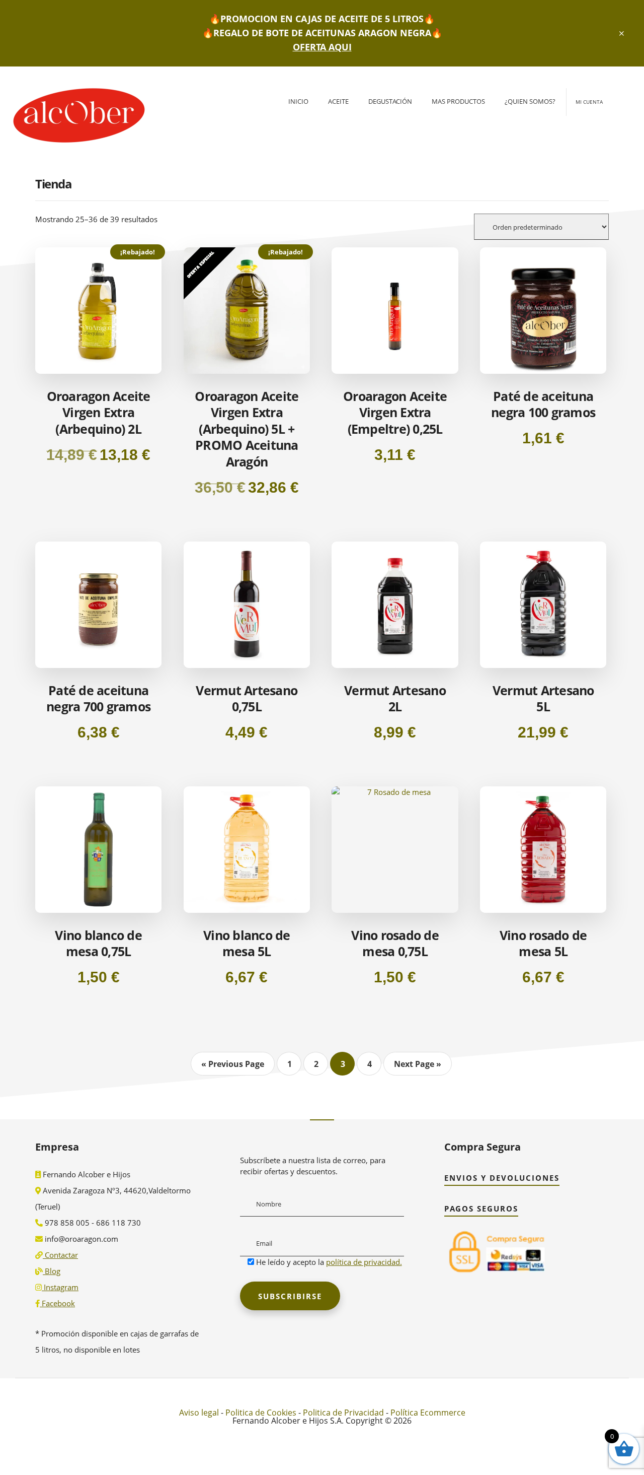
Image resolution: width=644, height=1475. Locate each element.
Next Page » (417, 1063)
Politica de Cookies (260, 1412)
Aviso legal (199, 1412)
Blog (51, 1271)
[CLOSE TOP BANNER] (622, 33)
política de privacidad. (364, 1262)
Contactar (60, 1255)
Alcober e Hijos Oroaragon (75, 119)
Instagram (60, 1287)
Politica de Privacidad (343, 1412)
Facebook (57, 1303)
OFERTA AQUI (322, 47)
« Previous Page (232, 1063)
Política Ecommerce (427, 1412)
